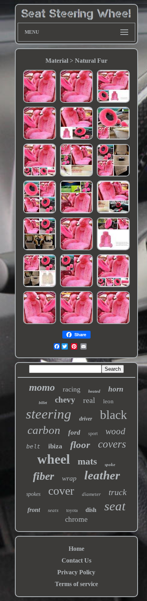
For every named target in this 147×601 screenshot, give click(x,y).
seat (114, 506)
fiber (43, 476)
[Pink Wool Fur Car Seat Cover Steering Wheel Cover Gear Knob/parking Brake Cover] (39, 323)
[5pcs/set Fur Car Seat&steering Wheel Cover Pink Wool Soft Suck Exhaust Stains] (113, 212)
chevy (65, 399)
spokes (33, 494)
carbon (43, 430)
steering (48, 414)
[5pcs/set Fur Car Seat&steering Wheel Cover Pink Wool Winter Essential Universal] (113, 138)
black (113, 415)
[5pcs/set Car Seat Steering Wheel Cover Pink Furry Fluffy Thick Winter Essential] (39, 286)
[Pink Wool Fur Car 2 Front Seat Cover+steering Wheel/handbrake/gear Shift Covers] (113, 286)
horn (115, 389)
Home (76, 548)
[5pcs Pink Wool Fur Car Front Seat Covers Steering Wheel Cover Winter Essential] (76, 323)
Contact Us (76, 560)
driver (85, 419)
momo (42, 387)
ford (74, 432)
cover (61, 490)
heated (94, 391)
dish (90, 509)
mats (87, 461)
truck (118, 492)
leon (108, 401)
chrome (76, 519)
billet (43, 403)
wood (115, 431)
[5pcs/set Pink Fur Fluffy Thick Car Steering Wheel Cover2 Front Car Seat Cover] (113, 323)
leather (102, 475)
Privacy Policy (76, 572)
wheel (53, 459)
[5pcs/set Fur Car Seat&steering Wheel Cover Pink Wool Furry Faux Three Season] (76, 212)
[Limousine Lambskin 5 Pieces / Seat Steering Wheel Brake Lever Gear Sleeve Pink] (113, 101)
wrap (69, 478)
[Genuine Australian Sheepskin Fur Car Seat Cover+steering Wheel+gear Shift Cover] (39, 175)
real (89, 400)
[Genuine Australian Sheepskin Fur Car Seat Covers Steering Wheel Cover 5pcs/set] (39, 101)
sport (93, 433)
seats (53, 510)
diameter (91, 494)
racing (71, 389)
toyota (72, 510)
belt (33, 447)
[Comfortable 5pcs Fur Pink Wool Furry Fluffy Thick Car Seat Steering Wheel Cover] (39, 249)
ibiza (55, 446)
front (33, 509)
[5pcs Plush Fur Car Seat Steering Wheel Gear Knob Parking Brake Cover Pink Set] (113, 175)
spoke (110, 464)
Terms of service (76, 584)
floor (80, 444)
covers (112, 444)
